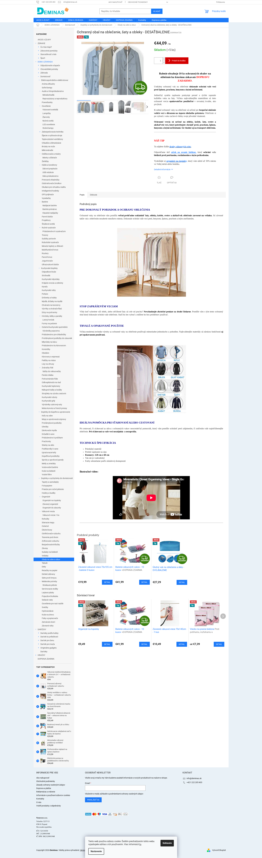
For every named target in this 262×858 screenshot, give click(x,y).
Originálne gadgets (48, 648)
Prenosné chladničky (50, 180)
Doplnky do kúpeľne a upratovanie (55, 412)
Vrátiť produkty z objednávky (48, 806)
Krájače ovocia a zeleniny (52, 283)
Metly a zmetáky (49, 463)
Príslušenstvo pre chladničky (54, 334)
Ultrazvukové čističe (50, 264)
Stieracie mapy (48, 522)
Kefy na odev (47, 416)
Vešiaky (45, 556)
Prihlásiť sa (93, 800)
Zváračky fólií (47, 368)
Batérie (45, 202)
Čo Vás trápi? (46, 47)
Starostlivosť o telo (48, 54)
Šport (42, 58)
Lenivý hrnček (48, 320)
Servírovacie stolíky (50, 589)
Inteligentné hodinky (50, 191)
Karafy (45, 287)
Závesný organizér (50, 504)
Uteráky (45, 427)
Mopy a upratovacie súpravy (54, 419)
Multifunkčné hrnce (50, 250)
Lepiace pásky (48, 592)
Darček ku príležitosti (49, 637)
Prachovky (46, 441)
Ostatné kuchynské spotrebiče (55, 327)
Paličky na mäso (49, 360)
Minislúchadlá (48, 95)
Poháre (45, 294)
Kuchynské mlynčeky (51, 279)
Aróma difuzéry (48, 84)
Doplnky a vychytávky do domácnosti (57, 478)
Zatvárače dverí (48, 622)
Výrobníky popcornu (51, 331)
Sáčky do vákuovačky (51, 371)
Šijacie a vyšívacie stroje (52, 135)
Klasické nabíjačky (50, 213)
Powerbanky (47, 102)
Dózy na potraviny (49, 312)
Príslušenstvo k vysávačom (54, 231)
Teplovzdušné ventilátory (52, 139)
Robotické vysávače (50, 242)
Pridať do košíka (179, 61)
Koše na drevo (48, 615)
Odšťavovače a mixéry (51, 154)
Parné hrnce (47, 257)
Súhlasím (167, 843)
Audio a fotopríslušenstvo (53, 91)
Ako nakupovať (115, 2)
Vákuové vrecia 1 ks (50, 515)
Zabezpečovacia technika (52, 132)
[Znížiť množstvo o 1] (163, 62)
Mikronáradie (47, 150)
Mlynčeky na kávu (49, 342)
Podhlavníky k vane (50, 449)
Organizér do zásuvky (51, 508)
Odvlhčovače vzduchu (51, 533)
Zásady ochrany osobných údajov (50, 785)
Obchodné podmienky (138, 2)
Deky (44, 567)
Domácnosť (45, 76)
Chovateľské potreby (49, 69)
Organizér (46, 497)
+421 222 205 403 (194, 782)
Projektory (46, 220)
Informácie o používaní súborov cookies (53, 795)
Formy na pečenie (49, 323)
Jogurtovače (47, 261)
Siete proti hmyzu (49, 578)
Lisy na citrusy (48, 364)
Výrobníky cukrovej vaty (52, 404)
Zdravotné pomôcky (48, 51)
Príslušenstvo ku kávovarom (54, 345)
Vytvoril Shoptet (219, 850)
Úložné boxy (47, 530)
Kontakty (40, 799)
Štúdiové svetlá (48, 224)
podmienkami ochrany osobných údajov (126, 794)
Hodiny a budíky (48, 493)
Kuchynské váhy (49, 290)
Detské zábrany (48, 574)
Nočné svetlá (48, 121)
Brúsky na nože (48, 146)
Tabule (44, 563)
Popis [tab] (82, 195)
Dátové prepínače (49, 169)
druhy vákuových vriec (180, 146)
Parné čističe (47, 217)
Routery (45, 253)
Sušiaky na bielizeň (50, 552)
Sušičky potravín (49, 239)
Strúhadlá (46, 275)
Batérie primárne (49, 209)
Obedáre (45, 353)
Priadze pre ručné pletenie (53, 489)
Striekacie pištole (49, 585)
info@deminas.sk (194, 778)
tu (140, 844)
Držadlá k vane (48, 434)
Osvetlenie (46, 106)
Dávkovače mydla (49, 430)
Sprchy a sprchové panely (53, 460)
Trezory (45, 235)
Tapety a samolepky (50, 482)
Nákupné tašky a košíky (52, 390)
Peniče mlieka (47, 375)
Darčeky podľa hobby (49, 633)
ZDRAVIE (41, 43)
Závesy (45, 548)
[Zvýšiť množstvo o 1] (163, 59)
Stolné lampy (48, 128)
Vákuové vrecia (48, 511)
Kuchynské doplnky (49, 268)
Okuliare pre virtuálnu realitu (54, 187)
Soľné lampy (47, 88)
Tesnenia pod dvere (50, 537)
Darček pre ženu (47, 640)
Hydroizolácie (47, 611)
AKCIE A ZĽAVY (44, 40)
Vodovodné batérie (50, 467)
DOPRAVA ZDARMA (46, 659)
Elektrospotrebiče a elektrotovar (54, 80)
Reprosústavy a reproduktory (54, 99)
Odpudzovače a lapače (50, 65)
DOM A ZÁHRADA (45, 62)
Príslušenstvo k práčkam (52, 438)
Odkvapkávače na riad (51, 382)
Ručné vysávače (49, 228)
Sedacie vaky (47, 600)
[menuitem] (43, 20)
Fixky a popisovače (50, 618)
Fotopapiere (47, 486)
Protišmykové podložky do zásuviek (57, 338)
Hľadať (156, 11)
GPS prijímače (48, 194)
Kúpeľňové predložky (51, 456)
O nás (38, 802)
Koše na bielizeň (48, 471)
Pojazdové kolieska (50, 596)
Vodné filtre (47, 474)
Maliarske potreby (49, 581)
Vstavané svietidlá (50, 110)
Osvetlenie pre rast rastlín (52, 603)
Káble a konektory (49, 165)
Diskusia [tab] (93, 195)
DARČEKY (42, 629)
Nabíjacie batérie (49, 205)
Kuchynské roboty (49, 397)
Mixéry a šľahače (49, 158)
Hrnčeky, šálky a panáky (52, 316)
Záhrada (44, 73)
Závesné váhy (48, 626)
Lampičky (46, 113)
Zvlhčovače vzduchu (50, 541)
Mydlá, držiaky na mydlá (52, 301)
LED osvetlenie (48, 124)
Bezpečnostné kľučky (51, 544)
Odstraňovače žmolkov (51, 183)
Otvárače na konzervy (51, 305)
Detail (107, 644)
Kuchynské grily (48, 401)
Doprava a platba (43, 788)
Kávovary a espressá (51, 357)
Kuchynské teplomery (51, 386)
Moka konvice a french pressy (54, 408)
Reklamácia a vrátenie (45, 792)
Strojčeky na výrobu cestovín (54, 393)
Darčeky (43, 651)
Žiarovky (46, 117)
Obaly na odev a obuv (51, 559)
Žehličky (45, 161)
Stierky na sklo (48, 445)
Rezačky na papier (49, 570)
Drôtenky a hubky (49, 298)
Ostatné (45, 526)
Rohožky (45, 519)
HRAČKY (41, 655)
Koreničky (46, 349)
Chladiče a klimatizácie (51, 143)
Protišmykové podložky (52, 423)
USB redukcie (48, 172)
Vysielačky (46, 198)
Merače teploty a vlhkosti (52, 246)
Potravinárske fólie (50, 379)
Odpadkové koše (49, 272)
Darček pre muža (47, 644)
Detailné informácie (162, 169)
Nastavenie (96, 851)
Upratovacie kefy (49, 452)
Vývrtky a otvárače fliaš (52, 309)
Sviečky (45, 607)
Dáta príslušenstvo (50, 176)
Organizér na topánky (51, 500)
